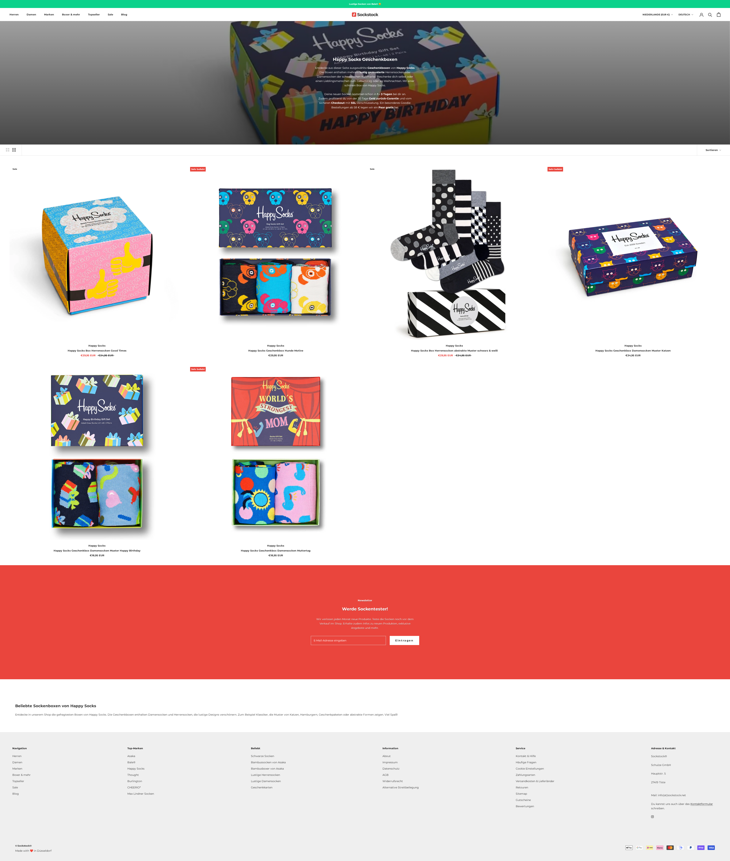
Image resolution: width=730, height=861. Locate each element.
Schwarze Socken (262, 756)
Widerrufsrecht (392, 781)
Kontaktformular (701, 804)
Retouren (522, 787)
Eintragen (404, 640)
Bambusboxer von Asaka (267, 768)
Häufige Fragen (526, 762)
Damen (31, 14)
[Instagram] (652, 816)
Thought (133, 775)
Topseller (94, 14)
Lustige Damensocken (266, 781)
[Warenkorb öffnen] (718, 14)
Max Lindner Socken (140, 793)
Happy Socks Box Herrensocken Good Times (97, 350)
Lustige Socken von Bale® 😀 (365, 4)
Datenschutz (390, 768)
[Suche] (710, 15)
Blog (124, 14)
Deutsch (684, 14)
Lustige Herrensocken (265, 775)
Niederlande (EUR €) (656, 14)
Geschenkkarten (261, 787)
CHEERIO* (134, 787)
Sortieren (712, 150)
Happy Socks (135, 768)
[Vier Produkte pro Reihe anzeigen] (14, 150)
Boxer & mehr (71, 14)
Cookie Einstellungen (530, 768)
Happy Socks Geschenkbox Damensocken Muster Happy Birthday (97, 550)
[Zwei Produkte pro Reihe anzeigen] (7, 150)
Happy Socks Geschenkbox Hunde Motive (275, 350)
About (386, 756)
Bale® (131, 762)
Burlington (134, 781)
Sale (110, 14)
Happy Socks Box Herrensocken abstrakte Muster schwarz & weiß (454, 350)
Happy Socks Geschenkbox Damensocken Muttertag (275, 550)
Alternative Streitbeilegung (400, 787)
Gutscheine (523, 800)
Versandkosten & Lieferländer (535, 781)
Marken (49, 14)
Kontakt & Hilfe (526, 756)
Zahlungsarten (525, 775)
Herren (14, 14)
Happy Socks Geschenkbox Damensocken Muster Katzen (633, 350)
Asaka (131, 756)
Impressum (390, 762)
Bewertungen (525, 806)
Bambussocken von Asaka (268, 762)
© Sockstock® (23, 845)
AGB (385, 775)
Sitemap (521, 793)
